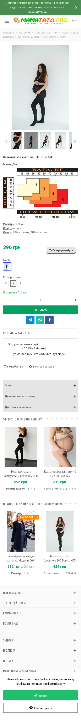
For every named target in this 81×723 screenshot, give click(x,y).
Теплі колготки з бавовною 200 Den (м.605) (60, 558)
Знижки (8, 640)
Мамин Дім (10, 164)
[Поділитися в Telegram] (30, 320)
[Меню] (7, 21)
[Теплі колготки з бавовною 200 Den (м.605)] (60, 531)
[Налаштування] (74, 21)
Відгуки (8, 660)
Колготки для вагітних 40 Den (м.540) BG (60, 474)
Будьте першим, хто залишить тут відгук (38, 354)
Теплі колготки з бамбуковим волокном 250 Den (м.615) (21, 476)
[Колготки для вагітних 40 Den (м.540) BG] (60, 447)
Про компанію (12, 592)
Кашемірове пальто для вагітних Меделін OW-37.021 (21, 560)
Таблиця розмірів (61, 250)
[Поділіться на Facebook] (49, 320)
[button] (40, 385)
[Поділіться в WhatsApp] (40, 320)
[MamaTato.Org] (40, 20)
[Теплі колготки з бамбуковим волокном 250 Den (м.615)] (21, 447)
